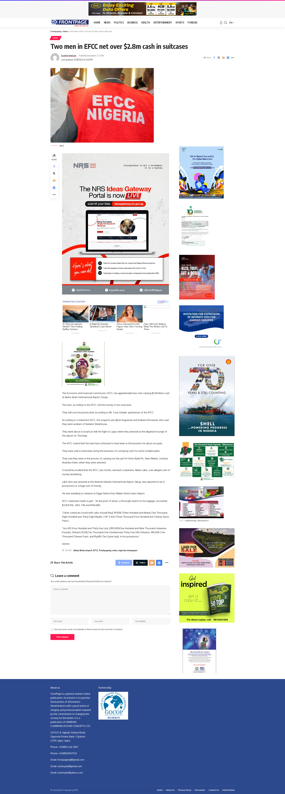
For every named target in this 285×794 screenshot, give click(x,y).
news (114, 550)
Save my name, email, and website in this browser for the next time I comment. (88, 629)
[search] (225, 22)
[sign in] (221, 22)
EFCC (95, 550)
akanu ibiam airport (82, 550)
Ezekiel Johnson (68, 55)
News (55, 38)
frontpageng (105, 550)
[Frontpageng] (69, 22)
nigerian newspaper (127, 550)
